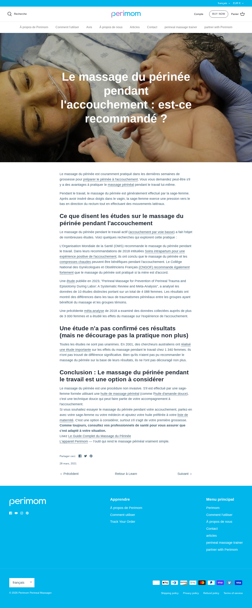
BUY (218, 14)
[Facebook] (10, 513)
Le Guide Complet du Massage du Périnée (99, 436)
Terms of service (233, 593)
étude (71, 281)
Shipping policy (170, 593)
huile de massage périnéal (120, 394)
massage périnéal (121, 185)
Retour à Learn (126, 474)
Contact (152, 27)
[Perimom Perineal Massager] (126, 14)
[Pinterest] (27, 513)
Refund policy (211, 593)
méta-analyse (94, 311)
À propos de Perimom (34, 27)
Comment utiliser (122, 515)
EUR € (237, 3)
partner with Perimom (218, 27)
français (222, 3)
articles (211, 535)
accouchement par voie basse (152, 232)
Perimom (213, 508)
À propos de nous (110, 27)
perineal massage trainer (181, 27)
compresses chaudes (75, 262)
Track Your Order (122, 521)
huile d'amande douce (170, 394)
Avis (89, 27)
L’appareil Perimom (74, 441)
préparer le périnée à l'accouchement (110, 179)
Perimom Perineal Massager (34, 592)
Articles (135, 27)
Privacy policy (191, 593)
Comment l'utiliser (67, 27)
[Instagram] (21, 513)
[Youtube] (16, 513)
